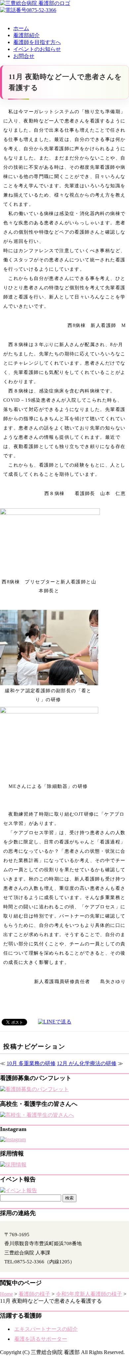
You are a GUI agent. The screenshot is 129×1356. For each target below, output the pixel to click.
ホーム (21, 28)
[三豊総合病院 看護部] (35, 3)
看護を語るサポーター (40, 1339)
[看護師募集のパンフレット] (34, 1089)
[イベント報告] (18, 1190)
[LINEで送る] (54, 1021)
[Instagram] (13, 1139)
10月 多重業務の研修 (31, 1063)
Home (6, 1294)
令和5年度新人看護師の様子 (89, 1294)
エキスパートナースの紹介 (46, 1329)
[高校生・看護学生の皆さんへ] (37, 1115)
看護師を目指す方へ (37, 42)
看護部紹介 (26, 35)
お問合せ (23, 56)
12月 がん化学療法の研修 (86, 1063)
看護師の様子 (34, 1294)
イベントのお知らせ (37, 49)
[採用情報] (13, 1164)
